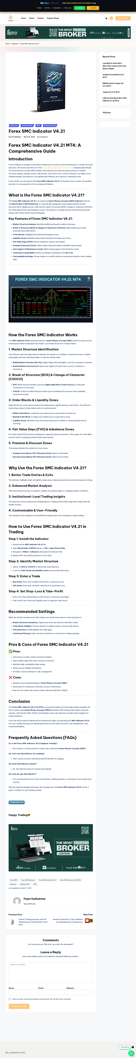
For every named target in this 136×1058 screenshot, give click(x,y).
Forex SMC (13, 880)
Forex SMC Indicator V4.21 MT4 (70, 880)
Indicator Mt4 (27, 125)
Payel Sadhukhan (35, 898)
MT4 (38, 125)
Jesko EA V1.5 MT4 (111, 92)
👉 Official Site (93, 7)
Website (70, 988)
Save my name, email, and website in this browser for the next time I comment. (41, 999)
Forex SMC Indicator (28, 880)
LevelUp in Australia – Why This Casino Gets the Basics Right (114, 66)
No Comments (42, 137)
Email (41, 988)
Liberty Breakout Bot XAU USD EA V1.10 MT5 (115, 99)
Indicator (15, 44)
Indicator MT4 (25, 884)
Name (12, 988)
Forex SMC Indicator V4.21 (47, 880)
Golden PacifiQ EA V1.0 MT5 (113, 76)
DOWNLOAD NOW (17, 802)
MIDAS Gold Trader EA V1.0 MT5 (113, 84)
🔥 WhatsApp (79, 7)
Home (7, 44)
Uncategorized (50, 125)
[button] (123, 18)
